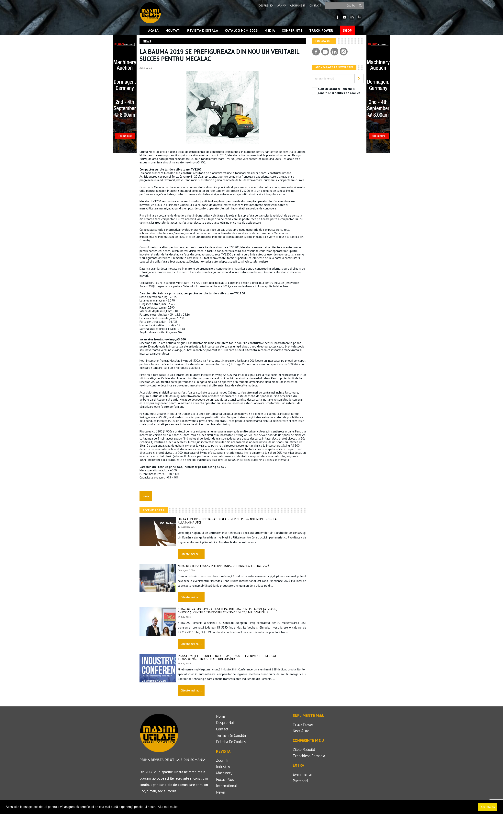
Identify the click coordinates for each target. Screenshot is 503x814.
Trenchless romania (309, 756)
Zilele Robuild (304, 749)
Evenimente (302, 774)
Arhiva (281, 5)
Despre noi (266, 5)
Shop (347, 30)
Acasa (153, 30)
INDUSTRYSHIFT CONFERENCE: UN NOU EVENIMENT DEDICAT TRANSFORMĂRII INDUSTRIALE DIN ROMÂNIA (227, 657)
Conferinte (292, 30)
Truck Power (321, 30)
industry (223, 766)
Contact (315, 5)
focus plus (225, 779)
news (220, 792)
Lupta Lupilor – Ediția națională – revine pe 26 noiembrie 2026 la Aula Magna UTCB (227, 520)
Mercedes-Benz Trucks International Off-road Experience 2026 (223, 566)
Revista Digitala (202, 30)
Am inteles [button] (488, 806)
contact (222, 729)
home (221, 716)
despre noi (225, 722)
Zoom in (222, 760)
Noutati (173, 30)
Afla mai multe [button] (168, 806)
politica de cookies (231, 741)
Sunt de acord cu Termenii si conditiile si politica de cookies (339, 91)
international (226, 786)
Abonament (298, 5)
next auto (301, 731)
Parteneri (300, 781)
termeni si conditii (231, 735)
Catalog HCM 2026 (241, 30)
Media (269, 30)
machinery (224, 773)
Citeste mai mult (191, 554)
